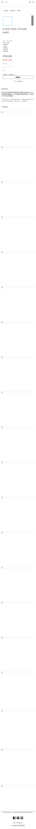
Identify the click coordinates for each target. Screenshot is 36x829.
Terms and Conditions (18, 812)
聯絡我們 (18, 77)
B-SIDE (19, 10)
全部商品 (6, 10)
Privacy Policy (29, 812)
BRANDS (12, 10)
